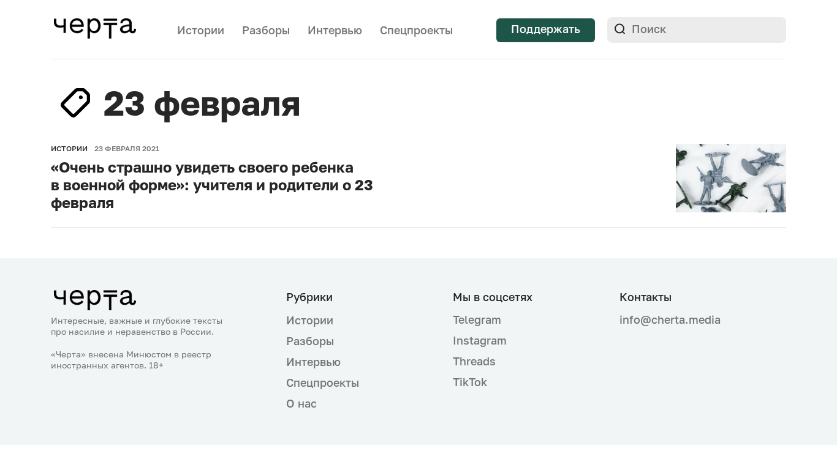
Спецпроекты (416, 30)
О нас (301, 403)
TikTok (470, 382)
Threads (474, 361)
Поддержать (545, 28)
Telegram (477, 319)
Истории (200, 30)
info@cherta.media (670, 319)
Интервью (335, 30)
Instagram (480, 340)
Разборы (266, 30)
